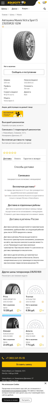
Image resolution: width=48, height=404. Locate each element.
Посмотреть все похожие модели (14, 276)
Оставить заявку (24, 364)
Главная (4, 15)
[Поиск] (45, 9)
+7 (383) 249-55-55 (15, 357)
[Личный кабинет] (39, 3)
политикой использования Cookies (14, 390)
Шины (12, 15)
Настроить (26, 400)
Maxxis (19, 15)
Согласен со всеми (11, 400)
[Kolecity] (17, 2)
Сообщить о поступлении (24, 72)
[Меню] (3, 3)
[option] (24, 46)
